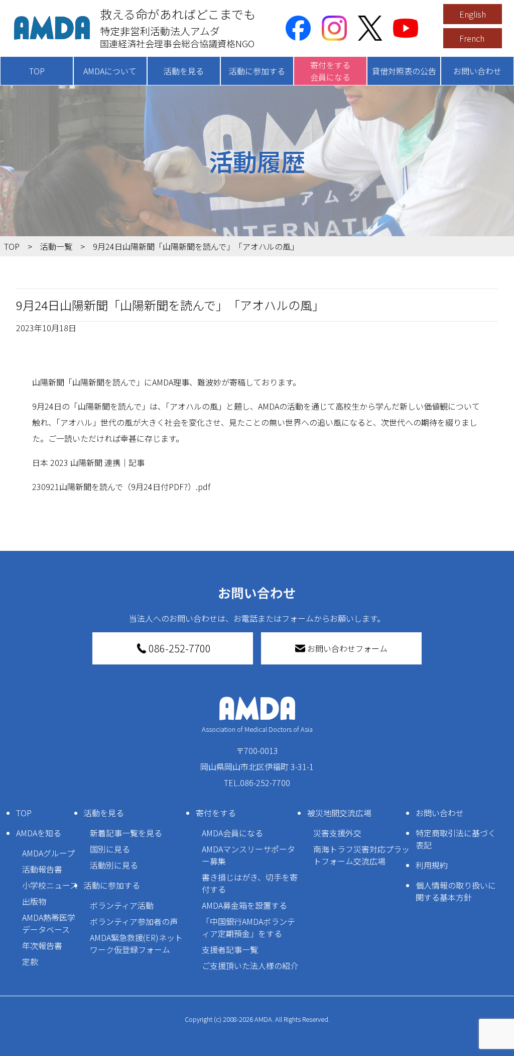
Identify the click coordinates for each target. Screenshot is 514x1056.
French (471, 38)
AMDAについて (110, 71)
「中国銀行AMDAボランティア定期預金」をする (248, 927)
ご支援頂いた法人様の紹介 (250, 965)
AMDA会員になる (232, 833)
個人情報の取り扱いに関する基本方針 (456, 891)
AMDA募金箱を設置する (244, 905)
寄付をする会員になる (330, 71)
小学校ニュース (50, 885)
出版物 (34, 901)
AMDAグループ (48, 853)
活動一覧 (56, 246)
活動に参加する (257, 71)
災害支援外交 (337, 833)
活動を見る (184, 71)
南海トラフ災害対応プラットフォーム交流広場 (361, 855)
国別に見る (110, 849)
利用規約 (432, 865)
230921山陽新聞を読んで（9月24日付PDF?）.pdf (121, 487)
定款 (30, 961)
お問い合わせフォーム (347, 648)
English (472, 14)
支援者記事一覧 (230, 949)
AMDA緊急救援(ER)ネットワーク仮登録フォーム (136, 943)
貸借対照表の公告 (404, 71)
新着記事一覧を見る (126, 833)
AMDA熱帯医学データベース (48, 923)
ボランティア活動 (122, 905)
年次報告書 (42, 945)
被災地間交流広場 (339, 813)
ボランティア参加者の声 (134, 921)
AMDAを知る (38, 833)
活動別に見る (114, 865)
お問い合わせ (477, 71)
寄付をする (216, 813)
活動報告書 (42, 869)
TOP (37, 71)
